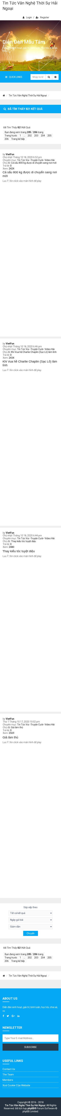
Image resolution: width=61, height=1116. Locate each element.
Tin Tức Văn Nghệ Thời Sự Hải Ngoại (30, 6)
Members (8, 1079)
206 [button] (7, 139)
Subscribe (30, 1047)
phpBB (31, 1108)
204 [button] (43, 135)
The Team (8, 1074)
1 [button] (20, 135)
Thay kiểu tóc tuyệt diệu (23, 541)
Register (44, 17)
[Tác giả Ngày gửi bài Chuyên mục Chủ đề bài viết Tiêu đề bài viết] (30, 919)
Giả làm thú (17, 727)
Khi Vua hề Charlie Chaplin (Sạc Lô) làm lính (34, 352)
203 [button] (36, 135)
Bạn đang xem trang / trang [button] (24, 132)
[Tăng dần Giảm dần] (30, 926)
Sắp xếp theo (30, 907)
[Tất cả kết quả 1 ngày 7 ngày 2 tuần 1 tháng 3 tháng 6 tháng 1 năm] (30, 913)
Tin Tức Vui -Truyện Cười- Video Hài (36, 160)
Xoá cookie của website (16, 1085)
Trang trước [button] (11, 135)
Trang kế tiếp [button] (18, 139)
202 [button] (30, 135)
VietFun (10, 154)
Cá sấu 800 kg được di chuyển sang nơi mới (33, 162)
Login (29, 17)
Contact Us (9, 1069)
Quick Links (15, 77)
